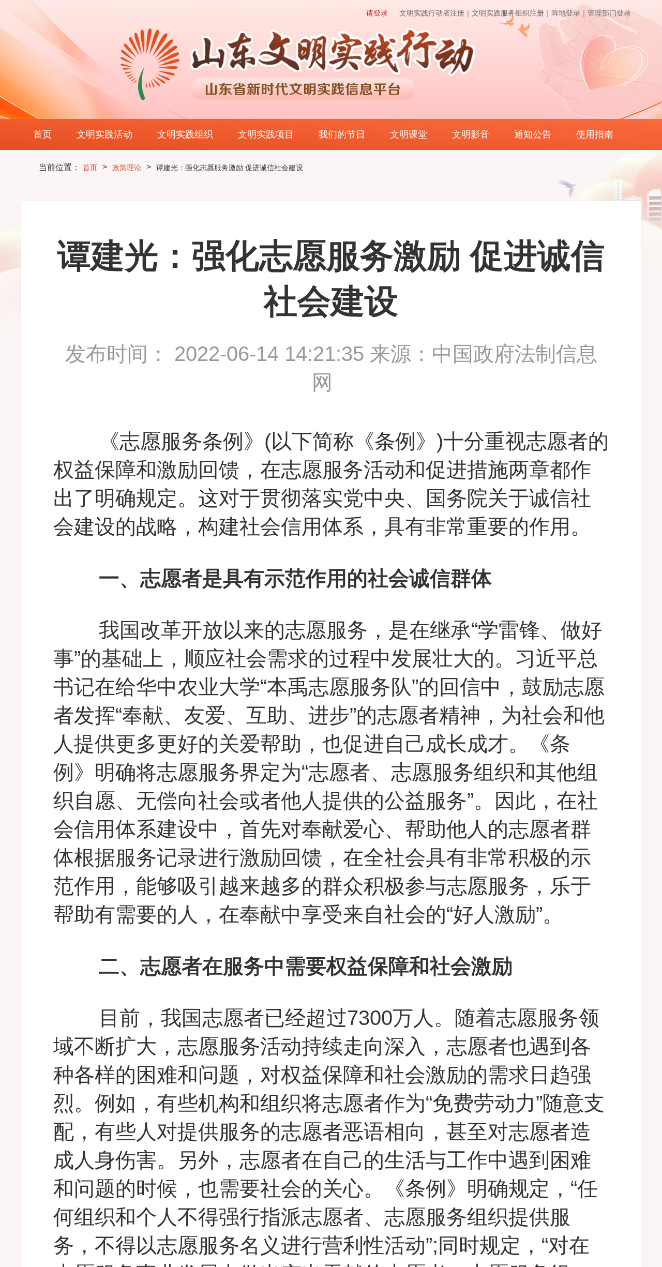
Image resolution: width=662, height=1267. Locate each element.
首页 (42, 134)
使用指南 (594, 134)
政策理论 (126, 167)
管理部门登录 (609, 13)
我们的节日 (342, 134)
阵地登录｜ (569, 13)
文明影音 (470, 134)
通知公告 (532, 134)
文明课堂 (408, 134)
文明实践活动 (104, 134)
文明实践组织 (185, 134)
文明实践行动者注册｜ (435, 13)
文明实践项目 (266, 134)
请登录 (377, 13)
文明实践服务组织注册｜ (511, 13)
